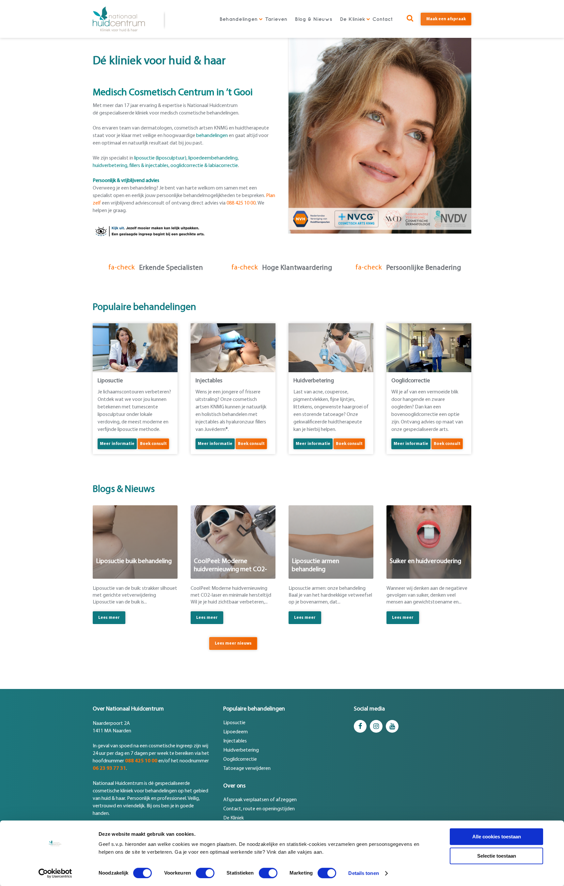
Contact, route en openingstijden (259, 809)
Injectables (235, 741)
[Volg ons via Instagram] (376, 726)
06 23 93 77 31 (109, 768)
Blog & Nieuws (313, 19)
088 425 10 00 (141, 761)
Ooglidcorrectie (240, 759)
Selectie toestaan (496, 856)
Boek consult (153, 444)
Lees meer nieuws (233, 643)
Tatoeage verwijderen (247, 768)
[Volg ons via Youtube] (392, 726)
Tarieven (276, 19)
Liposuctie (234, 723)
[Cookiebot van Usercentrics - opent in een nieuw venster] (55, 873)
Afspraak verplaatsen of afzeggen (260, 799)
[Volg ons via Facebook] (360, 726)
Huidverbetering (241, 750)
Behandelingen (238, 19)
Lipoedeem (235, 732)
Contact (382, 19)
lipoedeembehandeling (213, 158)
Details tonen (363, 873)
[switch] (205, 873)
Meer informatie (117, 444)
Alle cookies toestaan (496, 836)
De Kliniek (352, 19)
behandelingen (212, 135)
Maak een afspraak (446, 19)
